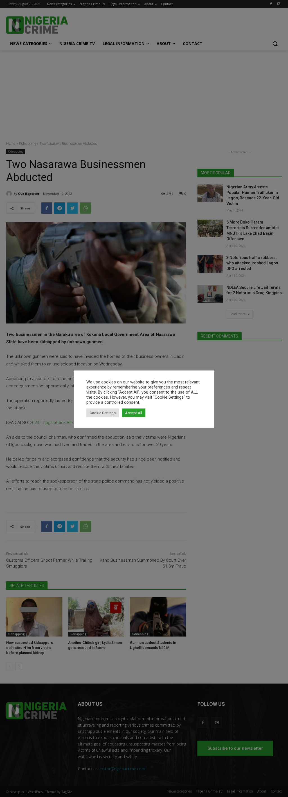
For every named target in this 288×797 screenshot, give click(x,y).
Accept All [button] (133, 413)
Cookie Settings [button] (103, 413)
